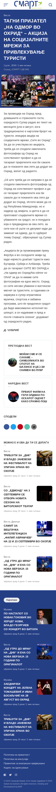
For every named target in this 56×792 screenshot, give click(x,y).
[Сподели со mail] (27, 427)
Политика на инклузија (16, 759)
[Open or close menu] (6, 5)
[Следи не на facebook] (5, 775)
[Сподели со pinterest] (20, 427)
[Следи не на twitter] (10, 775)
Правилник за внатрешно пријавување (24, 763)
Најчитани (11, 600)
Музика (8, 609)
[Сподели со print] (34, 427)
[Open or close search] (50, 4)
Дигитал (15, 521)
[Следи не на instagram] (16, 775)
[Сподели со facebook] (6, 427)
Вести (7, 15)
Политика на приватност (17, 754)
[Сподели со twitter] (13, 427)
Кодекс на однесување (16, 767)
